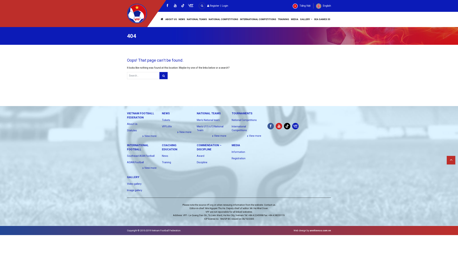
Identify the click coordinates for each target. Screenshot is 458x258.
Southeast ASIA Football (141, 155)
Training (283, 19)
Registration (238, 158)
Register (214, 5)
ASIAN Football (135, 162)
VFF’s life (167, 126)
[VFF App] (190, 6)
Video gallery (134, 183)
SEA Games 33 (322, 19)
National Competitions (223, 19)
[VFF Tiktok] (182, 6)
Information (238, 151)
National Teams (197, 19)
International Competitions (258, 19)
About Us (171, 19)
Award (200, 155)
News (182, 19)
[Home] (162, 19)
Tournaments (242, 113)
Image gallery (134, 190)
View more (150, 136)
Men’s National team (208, 120)
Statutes (132, 130)
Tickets (166, 120)
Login (225, 5)
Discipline (202, 162)
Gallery (305, 19)
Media (294, 19)
